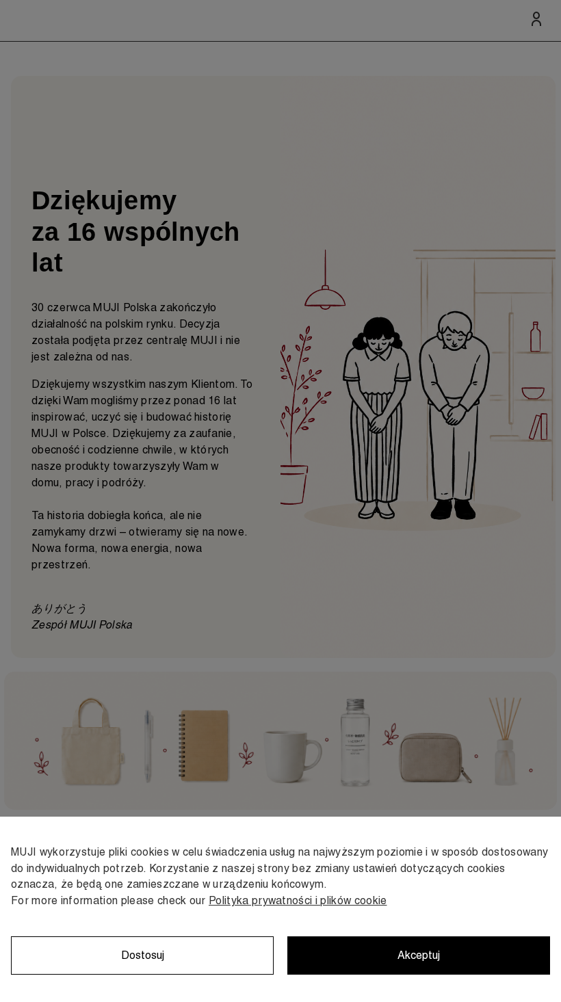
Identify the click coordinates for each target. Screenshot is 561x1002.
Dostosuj (142, 955)
